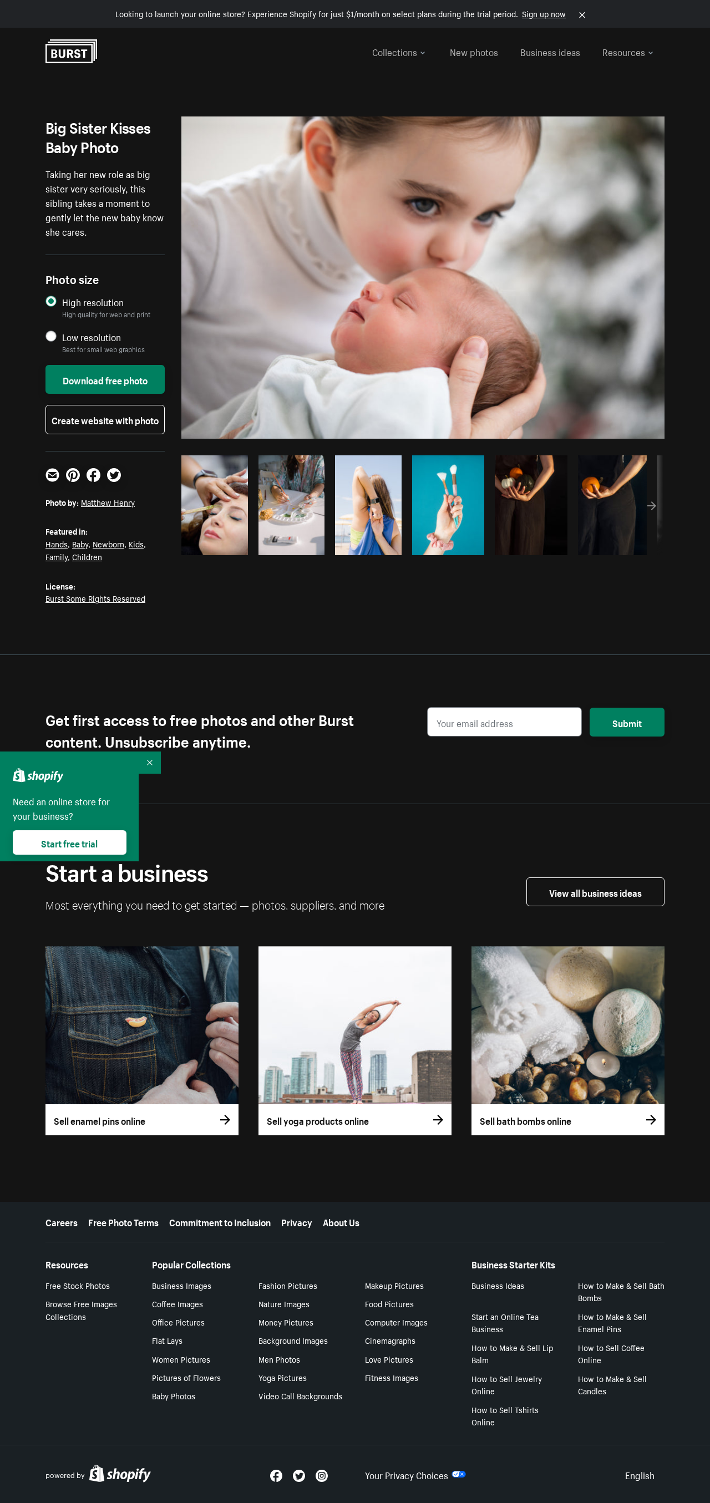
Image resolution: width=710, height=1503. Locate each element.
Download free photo (105, 379)
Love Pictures (389, 1359)
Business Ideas (497, 1285)
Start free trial (69, 842)
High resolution (93, 302)
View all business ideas (595, 892)
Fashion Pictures (287, 1285)
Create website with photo (105, 419)
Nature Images (284, 1303)
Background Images (293, 1340)
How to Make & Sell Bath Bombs (621, 1291)
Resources (623, 51)
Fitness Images (391, 1377)
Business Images (181, 1285)
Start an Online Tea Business (505, 1322)
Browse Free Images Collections (81, 1309)
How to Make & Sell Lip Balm (512, 1353)
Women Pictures (181, 1359)
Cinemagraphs (390, 1340)
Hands (56, 543)
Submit (627, 722)
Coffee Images (177, 1303)
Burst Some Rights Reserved (95, 598)
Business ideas (550, 51)
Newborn (108, 543)
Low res (218, 543)
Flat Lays (167, 1340)
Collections (394, 51)
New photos (474, 51)
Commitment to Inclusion (220, 1221)
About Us (341, 1221)
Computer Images (396, 1322)
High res (411, 543)
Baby (80, 543)
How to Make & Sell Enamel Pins (612, 1322)
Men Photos (279, 1359)
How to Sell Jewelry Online (506, 1384)
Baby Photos (173, 1395)
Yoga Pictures (282, 1377)
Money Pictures (285, 1322)
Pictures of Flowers (186, 1377)
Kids (136, 543)
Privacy (296, 1221)
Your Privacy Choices (406, 1474)
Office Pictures (178, 1322)
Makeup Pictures (394, 1285)
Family (56, 556)
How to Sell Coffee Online (611, 1353)
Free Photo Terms (123, 1221)
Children (87, 556)
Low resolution (91, 337)
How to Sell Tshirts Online (505, 1415)
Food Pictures (389, 1303)
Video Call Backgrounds (300, 1395)
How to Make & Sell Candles (612, 1384)
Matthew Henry (108, 502)
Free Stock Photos (77, 1285)
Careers (61, 1221)
